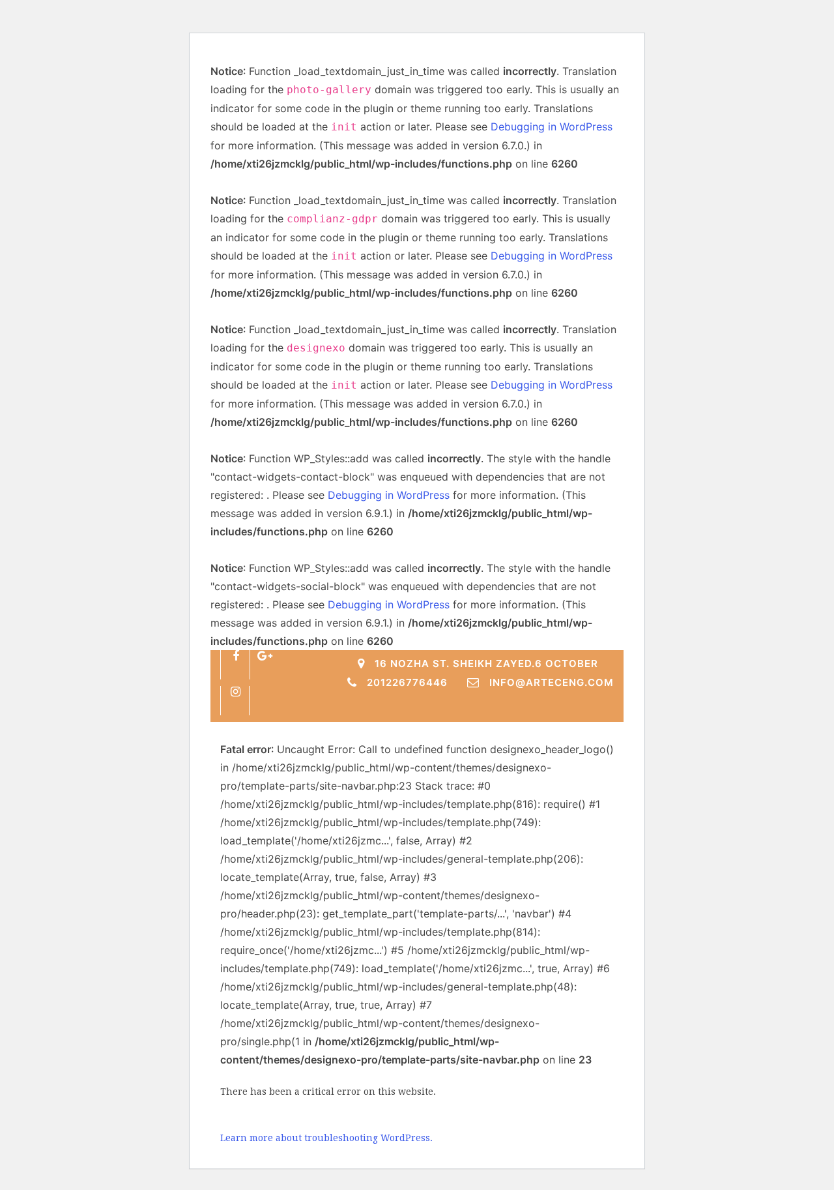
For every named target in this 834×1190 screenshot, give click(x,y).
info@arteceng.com (551, 682)
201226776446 (407, 682)
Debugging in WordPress (551, 126)
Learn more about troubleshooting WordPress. (326, 1138)
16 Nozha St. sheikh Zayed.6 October (486, 663)
